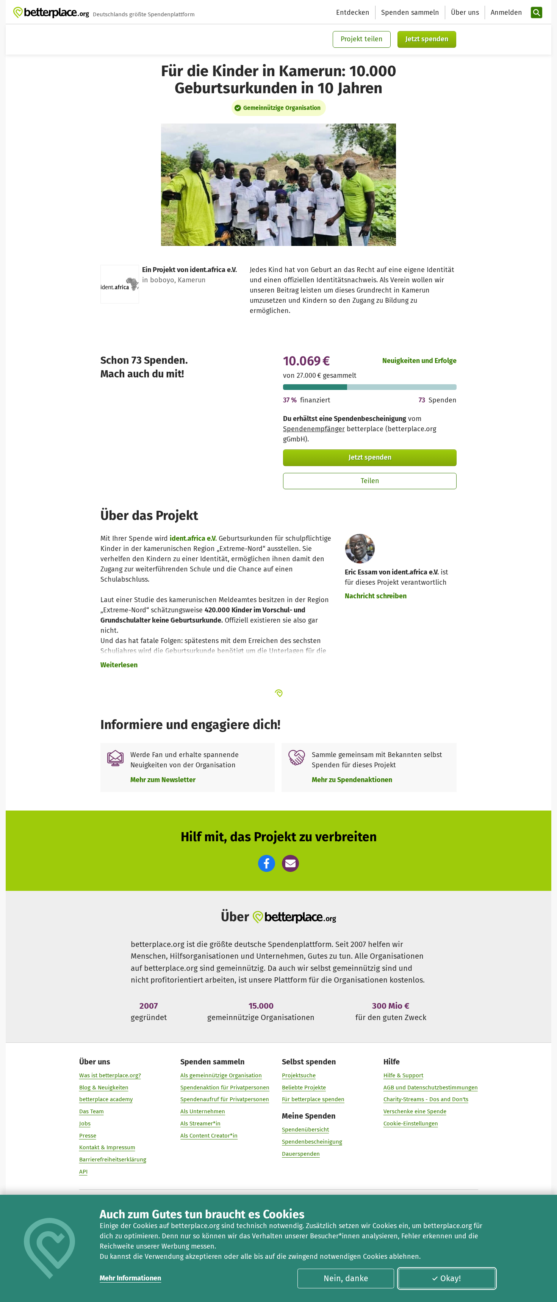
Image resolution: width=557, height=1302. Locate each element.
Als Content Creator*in (209, 1135)
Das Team (91, 1111)
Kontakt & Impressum (107, 1147)
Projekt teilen (362, 39)
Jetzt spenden (426, 39)
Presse (87, 1135)
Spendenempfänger (314, 429)
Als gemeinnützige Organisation (221, 1075)
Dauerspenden (301, 1153)
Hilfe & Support (403, 1075)
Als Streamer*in (200, 1123)
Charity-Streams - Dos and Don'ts (425, 1099)
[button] (266, 863)
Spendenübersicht (305, 1129)
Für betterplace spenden (313, 1099)
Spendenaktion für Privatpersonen (224, 1087)
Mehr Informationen (130, 1278)
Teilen (370, 481)
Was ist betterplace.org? (110, 1075)
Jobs (85, 1123)
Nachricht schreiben (376, 596)
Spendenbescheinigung (312, 1141)
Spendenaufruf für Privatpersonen (224, 1099)
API (83, 1171)
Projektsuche (299, 1075)
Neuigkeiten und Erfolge (419, 361)
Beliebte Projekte (304, 1087)
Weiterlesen (119, 665)
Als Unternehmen (202, 1111)
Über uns (465, 12)
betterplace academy (106, 1099)
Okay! (450, 1278)
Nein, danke (346, 1278)
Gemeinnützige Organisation (282, 107)
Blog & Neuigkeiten (103, 1087)
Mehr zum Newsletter (163, 780)
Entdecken (352, 12)
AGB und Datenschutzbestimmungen (430, 1087)
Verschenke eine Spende (414, 1111)
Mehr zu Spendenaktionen (352, 780)
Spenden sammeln (410, 12)
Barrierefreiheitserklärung (112, 1159)
